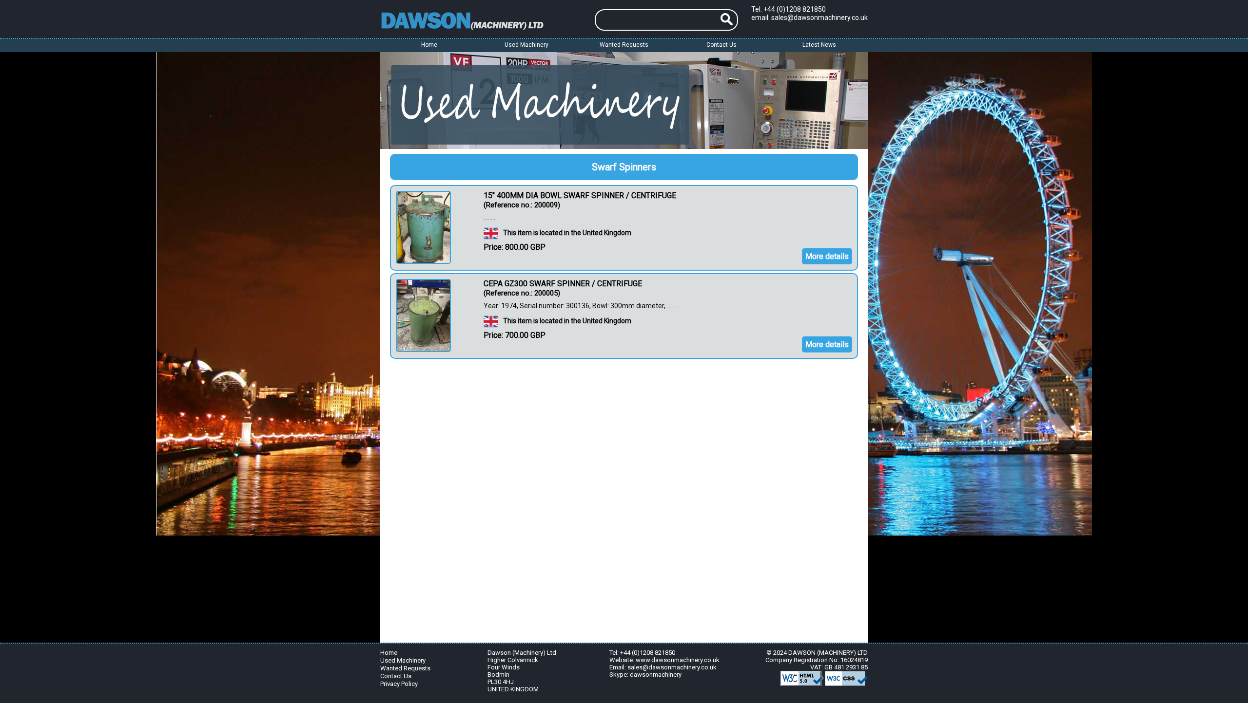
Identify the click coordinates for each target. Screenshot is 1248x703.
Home (429, 44)
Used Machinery (403, 660)
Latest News (819, 44)
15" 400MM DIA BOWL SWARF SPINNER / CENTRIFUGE (580, 195)
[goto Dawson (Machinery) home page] (480, 20)
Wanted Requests (624, 44)
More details (827, 256)
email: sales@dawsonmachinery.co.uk (809, 17)
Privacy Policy (399, 683)
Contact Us (721, 44)
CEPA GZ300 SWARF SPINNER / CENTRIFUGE (563, 283)
